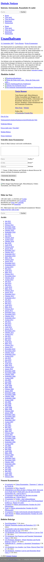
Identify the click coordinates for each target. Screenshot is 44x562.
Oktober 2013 (9, 296)
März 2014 (8, 289)
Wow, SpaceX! (20, 488)
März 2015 (8, 272)
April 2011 (8, 342)
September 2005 (10, 464)
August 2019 (9, 239)
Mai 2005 (8, 471)
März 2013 (8, 307)
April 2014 (8, 287)
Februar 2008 (9, 411)
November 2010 (10, 351)
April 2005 (8, 473)
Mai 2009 (8, 383)
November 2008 (10, 394)
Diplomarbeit (5, 120)
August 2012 (9, 320)
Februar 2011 (9, 345)
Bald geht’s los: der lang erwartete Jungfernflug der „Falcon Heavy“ (22, 492)
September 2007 (10, 420)
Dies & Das (4, 116)
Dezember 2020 (10, 227)
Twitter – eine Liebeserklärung (25, 499)
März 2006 (8, 453)
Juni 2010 (8, 360)
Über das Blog (9, 19)
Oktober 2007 (9, 418)
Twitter (24, 199)
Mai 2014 (8, 285)
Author (30, 159)
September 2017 (10, 254)
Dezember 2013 (10, 294)
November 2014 (10, 276)
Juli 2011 (8, 336)
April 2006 (8, 451)
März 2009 (8, 387)
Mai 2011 (8, 340)
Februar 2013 (9, 309)
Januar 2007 (9, 435)
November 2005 (10, 460)
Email (30, 163)
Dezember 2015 (10, 263)
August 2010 (9, 356)
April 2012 (8, 327)
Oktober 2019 (9, 238)
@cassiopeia (9, 484)
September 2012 (10, 318)
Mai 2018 (8, 243)
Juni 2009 (8, 382)
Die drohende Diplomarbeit (33, 87)
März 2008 (8, 409)
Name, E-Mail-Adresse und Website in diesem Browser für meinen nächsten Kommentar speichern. (21, 171)
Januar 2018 (9, 248)
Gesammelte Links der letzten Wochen (17, 529)
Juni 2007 (8, 425)
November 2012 (10, 314)
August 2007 (9, 422)
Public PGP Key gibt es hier (10, 209)
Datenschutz (9, 23)
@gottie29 (8, 504)
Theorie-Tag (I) (21, 85)
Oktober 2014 (9, 278)
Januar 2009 (9, 391)
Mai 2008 (8, 405)
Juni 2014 (8, 283)
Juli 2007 (8, 424)
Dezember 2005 (10, 458)
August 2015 (9, 267)
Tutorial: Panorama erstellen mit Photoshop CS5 (20, 525)
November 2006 (10, 438)
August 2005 (9, 466)
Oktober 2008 (9, 396)
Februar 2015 (9, 274)
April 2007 (8, 429)
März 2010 (8, 365)
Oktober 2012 (9, 316)
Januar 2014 (9, 292)
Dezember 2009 (10, 371)
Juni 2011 (8, 338)
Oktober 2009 (9, 374)
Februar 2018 (9, 247)
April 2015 (8, 270)
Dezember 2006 (10, 436)
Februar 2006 (9, 455)
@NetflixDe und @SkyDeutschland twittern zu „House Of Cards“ (24, 502)
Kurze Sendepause (25, 84)
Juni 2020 (8, 236)
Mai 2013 (8, 303)
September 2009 (10, 376)
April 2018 (8, 245)
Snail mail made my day (12, 530)
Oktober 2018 (9, 241)
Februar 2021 (9, 225)
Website (26, 108)
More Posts (18, 108)
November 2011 (10, 331)
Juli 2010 (8, 358)
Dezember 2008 (10, 393)
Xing (12, 202)
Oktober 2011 (9, 332)
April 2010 (8, 363)
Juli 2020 (8, 234)
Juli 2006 (8, 445)
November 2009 (10, 373)
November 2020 (10, 228)
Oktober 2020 (9, 230)
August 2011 (9, 334)
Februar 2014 (9, 290)
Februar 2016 (9, 259)
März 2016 (8, 258)
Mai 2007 (8, 427)
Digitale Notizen (9, 3)
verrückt (24, 120)
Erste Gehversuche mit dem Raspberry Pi (28, 512)
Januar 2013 (9, 311)
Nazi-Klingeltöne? (11, 523)
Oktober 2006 (9, 440)
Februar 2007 (9, 433)
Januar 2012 (9, 329)
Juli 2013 (8, 300)
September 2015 (10, 265)
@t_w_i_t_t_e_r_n (11, 501)
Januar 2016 (9, 261)
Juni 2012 (8, 323)
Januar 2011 (9, 347)
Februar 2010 (9, 367)
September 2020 (10, 232)
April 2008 (8, 407)
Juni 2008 (8, 404)
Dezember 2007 (10, 414)
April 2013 (8, 305)
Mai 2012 (8, 325)
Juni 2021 (8, 223)
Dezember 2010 (10, 349)
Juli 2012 (8, 321)
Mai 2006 (8, 449)
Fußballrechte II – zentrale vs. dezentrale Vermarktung (22, 543)
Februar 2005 (9, 476)
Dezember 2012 (10, 312)
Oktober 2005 (9, 462)
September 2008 (10, 398)
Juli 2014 (8, 281)
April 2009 (8, 385)
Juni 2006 (8, 447)
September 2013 (10, 298)
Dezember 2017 (10, 250)
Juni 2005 (8, 469)
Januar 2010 (9, 369)
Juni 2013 (8, 301)
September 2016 (10, 256)
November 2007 (10, 416)
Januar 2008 (9, 413)
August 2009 (9, 378)
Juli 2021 (8, 221)
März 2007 (8, 431)
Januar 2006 (9, 456)
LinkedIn (21, 202)
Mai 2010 (8, 362)
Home (7, 15)
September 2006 (10, 442)
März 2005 (8, 475)
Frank (7, 508)
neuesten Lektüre (37, 70)
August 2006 (9, 444)
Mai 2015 (8, 269)
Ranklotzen (17, 78)
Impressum (8, 21)
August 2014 (9, 279)
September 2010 (10, 354)
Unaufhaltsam (11, 38)
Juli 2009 (8, 380)
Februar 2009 (9, 389)
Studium (18, 120)
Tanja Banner (19, 43)
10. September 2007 (7, 43)
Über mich (8, 17)
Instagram (17, 204)
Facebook (22, 201)
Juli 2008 (8, 402)
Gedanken (12, 120)
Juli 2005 (8, 467)
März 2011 (8, 343)
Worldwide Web (32, 120)
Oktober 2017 (9, 252)
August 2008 (9, 400)
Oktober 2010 (9, 352)
